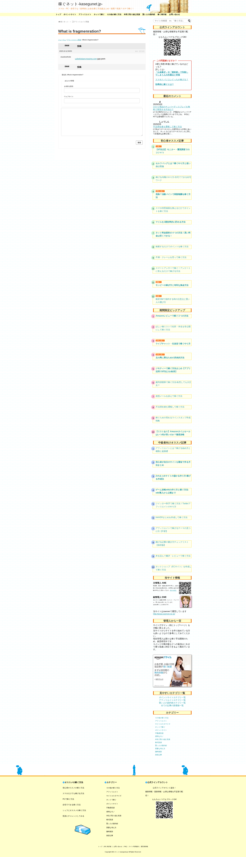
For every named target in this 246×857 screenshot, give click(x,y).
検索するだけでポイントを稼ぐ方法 (172, 246)
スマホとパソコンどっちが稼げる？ (171, 79)
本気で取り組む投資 (132, 14)
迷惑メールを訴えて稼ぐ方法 (169, 396)
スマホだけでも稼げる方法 (73, 793)
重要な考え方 (160, 749)
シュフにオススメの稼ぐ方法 (74, 810)
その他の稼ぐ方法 (114, 14)
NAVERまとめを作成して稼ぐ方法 (171, 517)
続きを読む (173, 590)
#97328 (141, 51)
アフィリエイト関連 (74, 40)
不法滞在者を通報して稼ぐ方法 (167, 127)
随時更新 (158, 752)
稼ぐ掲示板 (162, 14)
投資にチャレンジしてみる (73, 816)
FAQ (125, 846)
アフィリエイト (85, 14)
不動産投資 (159, 733)
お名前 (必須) (68, 86)
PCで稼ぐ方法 (68, 799)
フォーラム (62, 40)
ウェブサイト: (69, 96)
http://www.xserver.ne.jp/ (164, 614)
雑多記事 (158, 755)
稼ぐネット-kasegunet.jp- (80, 4)
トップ (58, 14)
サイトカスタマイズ (162, 724)
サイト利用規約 (134, 846)
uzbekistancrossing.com (86, 59)
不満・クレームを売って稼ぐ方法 (171, 257)
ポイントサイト (70, 14)
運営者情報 (144, 846)
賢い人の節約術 (148, 14)
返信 (136, 51)
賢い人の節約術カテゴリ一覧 (172, 703)
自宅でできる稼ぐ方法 (72, 805)
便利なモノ (159, 736)
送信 (139, 142)
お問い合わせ (174, 14)
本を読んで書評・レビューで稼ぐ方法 (173, 556)
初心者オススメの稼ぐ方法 (73, 788)
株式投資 (158, 742)
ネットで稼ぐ (99, 14)
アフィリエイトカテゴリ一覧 (172, 700)
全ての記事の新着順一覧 (172, 705)
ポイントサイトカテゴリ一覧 (172, 697)
